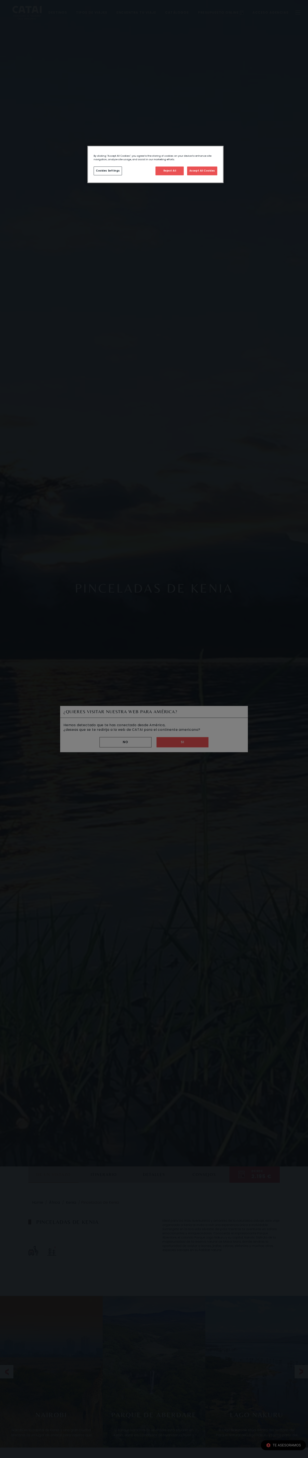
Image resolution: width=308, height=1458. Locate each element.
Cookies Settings (108, 170)
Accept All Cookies (202, 170)
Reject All (169, 170)
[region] (155, 164)
